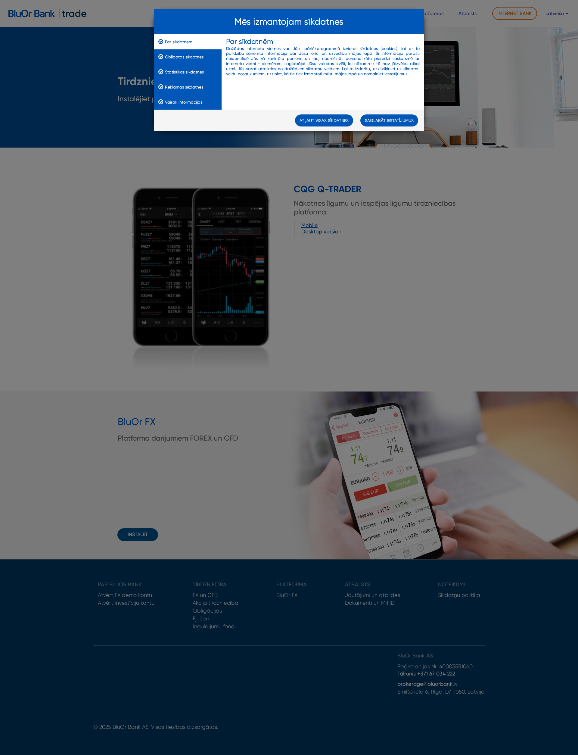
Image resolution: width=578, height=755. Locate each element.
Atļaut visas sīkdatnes (324, 120)
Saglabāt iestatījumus (389, 120)
